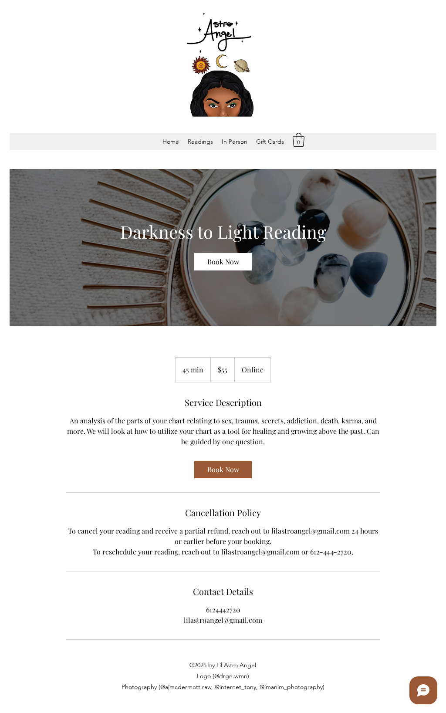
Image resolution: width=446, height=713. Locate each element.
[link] (223, 261)
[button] (200, 141)
